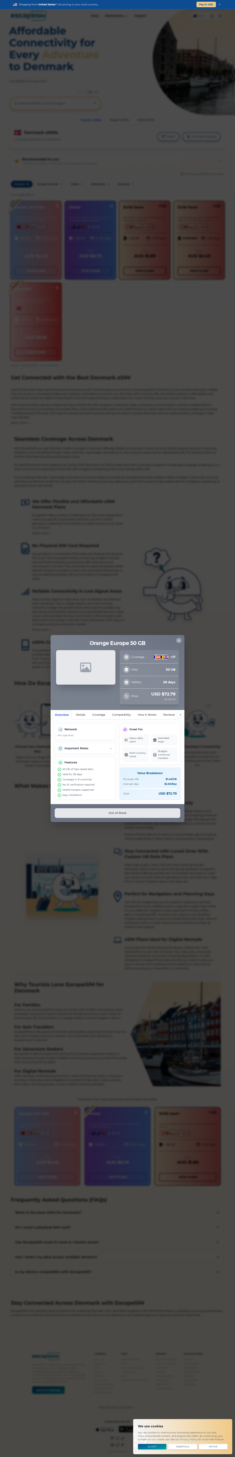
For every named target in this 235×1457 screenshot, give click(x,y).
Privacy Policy (188, 1439)
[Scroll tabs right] (180, 714)
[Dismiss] (219, 4)
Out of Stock (117, 813)
